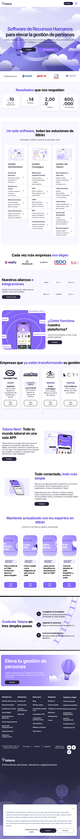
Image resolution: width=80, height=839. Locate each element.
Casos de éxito (53, 705)
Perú (69, 3)
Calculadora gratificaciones (38, 718)
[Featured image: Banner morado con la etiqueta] (10, 545)
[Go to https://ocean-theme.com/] (46, 282)
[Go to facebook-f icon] (74, 747)
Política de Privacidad (49, 817)
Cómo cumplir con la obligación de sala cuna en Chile (30, 570)
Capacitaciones (7, 731)
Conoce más (11, 297)
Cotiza (50, 720)
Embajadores (52, 716)
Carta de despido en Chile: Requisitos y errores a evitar (68, 572)
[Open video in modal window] (23, 329)
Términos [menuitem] (37, 746)
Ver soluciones (48, 50)
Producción (22, 701)
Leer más (10, 585)
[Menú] (76, 3)
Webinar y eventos (39, 727)
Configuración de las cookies (31, 831)
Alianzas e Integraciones (7, 736)
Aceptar (48, 830)
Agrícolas (21, 714)
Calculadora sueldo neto (39, 709)
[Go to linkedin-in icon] (69, 747)
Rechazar (65, 830)
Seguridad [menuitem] (47, 746)
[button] (16, 177)
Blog (34, 701)
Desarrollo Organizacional (7, 726)
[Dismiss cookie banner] (73, 808)
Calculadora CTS (39, 714)
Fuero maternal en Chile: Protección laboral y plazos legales (10, 570)
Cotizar (29, 50)
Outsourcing (22, 705)
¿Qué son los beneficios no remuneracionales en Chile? (49, 569)
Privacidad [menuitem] (26, 746)
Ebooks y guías (38, 705)
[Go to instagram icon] (69, 752)
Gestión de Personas (9, 561)
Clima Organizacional (9, 722)
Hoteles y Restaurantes (22, 709)
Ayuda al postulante (70, 705)
